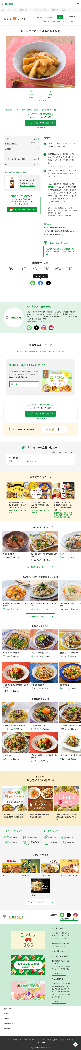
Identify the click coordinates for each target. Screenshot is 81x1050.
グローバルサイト (40, 1042)
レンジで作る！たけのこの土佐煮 (57, 9)
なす (39, 21)
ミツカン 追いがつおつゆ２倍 (15, 159)
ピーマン (46, 21)
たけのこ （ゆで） (11, 144)
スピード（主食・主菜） (58, 21)
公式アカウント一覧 (67, 919)
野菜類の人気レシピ (25, 9)
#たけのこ (8, 110)
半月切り (72, 143)
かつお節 (8, 149)
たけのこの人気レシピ (39, 9)
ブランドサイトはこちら (27, 186)
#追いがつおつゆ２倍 (48, 110)
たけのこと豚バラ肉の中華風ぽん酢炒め (57, 231)
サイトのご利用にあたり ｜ (16, 1040)
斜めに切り (52, 187)
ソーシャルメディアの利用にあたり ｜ (52, 1040)
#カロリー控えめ (33, 110)
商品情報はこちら (25, 183)
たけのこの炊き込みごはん (52, 227)
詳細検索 (72, 16)
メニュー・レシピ (12, 9)
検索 (60, 17)
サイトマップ (68, 1040)
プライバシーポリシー (32, 1040)
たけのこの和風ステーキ (52, 235)
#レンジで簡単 (19, 110)
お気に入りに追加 (41, 123)
